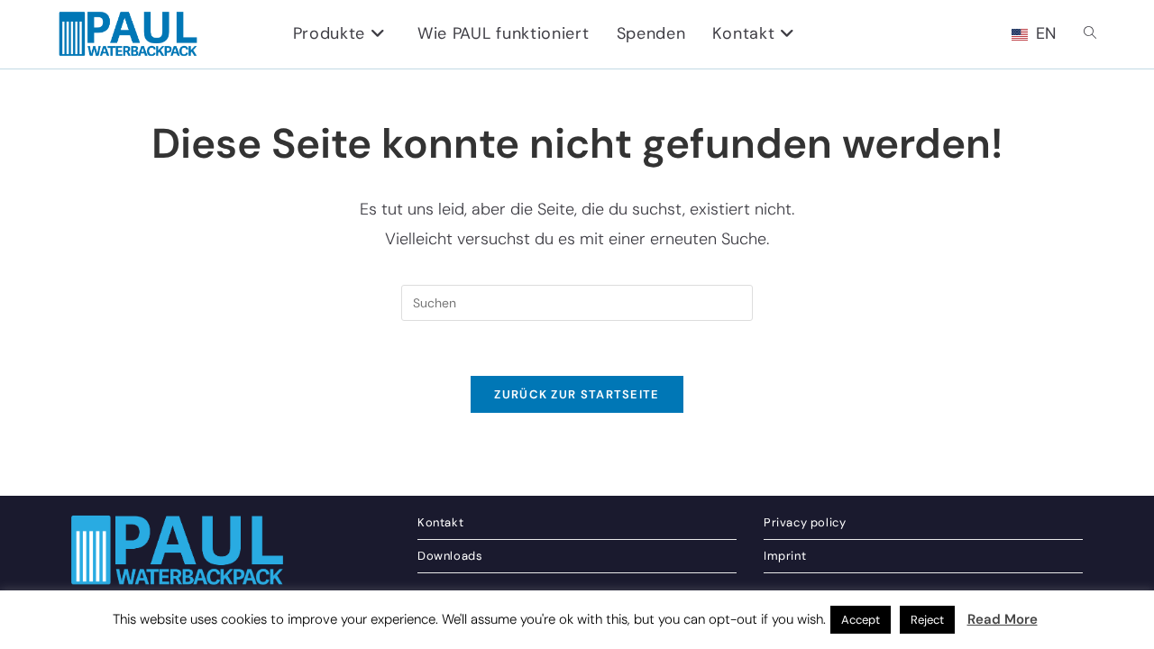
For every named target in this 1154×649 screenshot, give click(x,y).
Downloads (449, 555)
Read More (1002, 619)
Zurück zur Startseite (576, 394)
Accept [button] (860, 619)
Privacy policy (805, 522)
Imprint (785, 555)
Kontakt (440, 522)
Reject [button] (927, 619)
